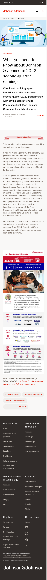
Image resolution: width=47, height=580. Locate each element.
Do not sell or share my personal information (15, 555)
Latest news (7, 54)
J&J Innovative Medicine (33, 394)
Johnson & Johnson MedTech (15, 407)
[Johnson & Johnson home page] (14, 11)
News (12, 18)
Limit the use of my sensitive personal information (17, 557)
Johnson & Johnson (12, 394)
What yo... (20, 18)
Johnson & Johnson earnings (15, 401)
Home (5, 18)
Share (39, 115)
